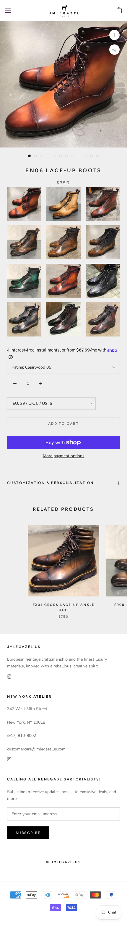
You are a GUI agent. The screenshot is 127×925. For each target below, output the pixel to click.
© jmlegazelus (63, 862)
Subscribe (28, 833)
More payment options (63, 456)
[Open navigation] (8, 10)
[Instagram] (9, 676)
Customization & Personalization (50, 483)
